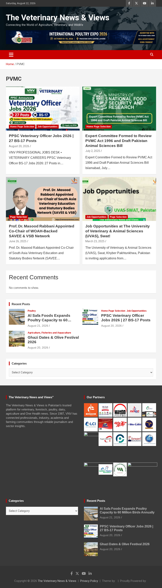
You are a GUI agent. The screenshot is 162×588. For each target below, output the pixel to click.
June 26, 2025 (17, 241)
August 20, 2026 (19, 146)
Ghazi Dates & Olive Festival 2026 (125, 544)
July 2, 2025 (92, 150)
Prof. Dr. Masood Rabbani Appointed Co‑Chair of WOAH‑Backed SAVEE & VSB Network (41, 231)
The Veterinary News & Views (57, 17)
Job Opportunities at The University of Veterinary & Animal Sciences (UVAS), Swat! (117, 231)
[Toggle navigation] (11, 54)
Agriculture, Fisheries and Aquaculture (49, 332)
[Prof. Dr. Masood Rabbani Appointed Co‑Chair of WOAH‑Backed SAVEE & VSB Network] (43, 199)
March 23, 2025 (95, 241)
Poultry (32, 310)
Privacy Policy (89, 581)
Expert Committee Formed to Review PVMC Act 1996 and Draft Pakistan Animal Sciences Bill (118, 141)
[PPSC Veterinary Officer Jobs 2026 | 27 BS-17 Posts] (43, 108)
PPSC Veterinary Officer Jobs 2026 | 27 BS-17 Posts (126, 317)
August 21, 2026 (38, 325)
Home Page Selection (22, 126)
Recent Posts (21, 304)
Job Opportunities (47, 126)
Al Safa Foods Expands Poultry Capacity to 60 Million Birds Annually (49, 320)
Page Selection (18, 217)
